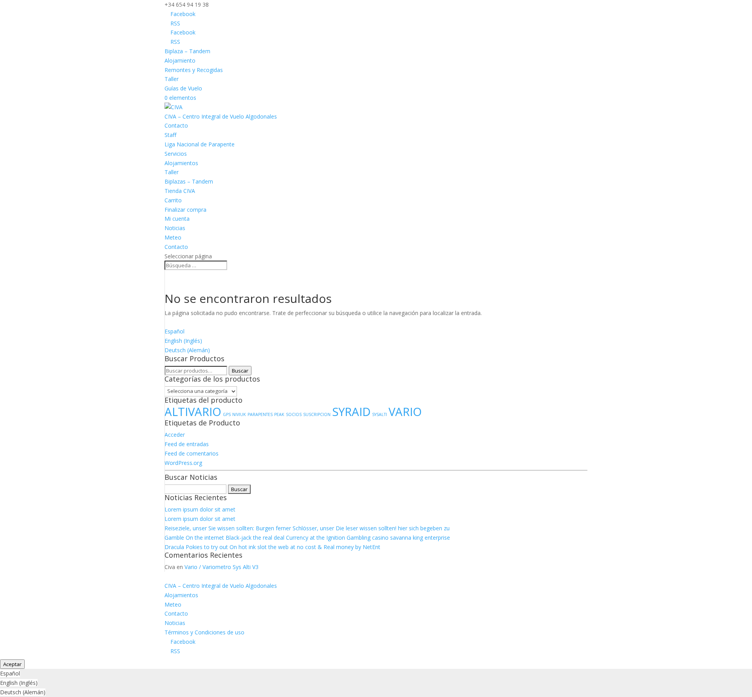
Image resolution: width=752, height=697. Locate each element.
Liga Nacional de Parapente (199, 144)
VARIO (405, 412)
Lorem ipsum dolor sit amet (199, 509)
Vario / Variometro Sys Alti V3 (221, 567)
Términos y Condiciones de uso (204, 632)
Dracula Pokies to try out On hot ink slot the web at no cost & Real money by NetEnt (272, 547)
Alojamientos (181, 163)
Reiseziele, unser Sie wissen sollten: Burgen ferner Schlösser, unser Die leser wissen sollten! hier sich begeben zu (307, 528)
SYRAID (351, 412)
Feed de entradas (186, 444)
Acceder (174, 434)
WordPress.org (183, 462)
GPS (227, 414)
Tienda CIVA (179, 191)
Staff (170, 135)
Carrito (173, 200)
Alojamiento (179, 60)
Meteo (172, 237)
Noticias (174, 228)
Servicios (175, 153)
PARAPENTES (260, 414)
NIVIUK (239, 414)
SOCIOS (294, 414)
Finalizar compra (185, 209)
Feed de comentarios (191, 453)
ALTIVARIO (192, 412)
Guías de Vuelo (183, 88)
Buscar (240, 370)
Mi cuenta (177, 218)
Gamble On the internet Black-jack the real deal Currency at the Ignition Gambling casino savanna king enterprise (307, 537)
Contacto (176, 125)
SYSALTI (379, 414)
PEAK (279, 414)
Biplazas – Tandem (188, 181)
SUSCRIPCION (317, 414)
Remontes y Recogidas (193, 70)
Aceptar (12, 664)
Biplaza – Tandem (187, 51)
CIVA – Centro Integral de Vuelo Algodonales (220, 116)
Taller (171, 79)
